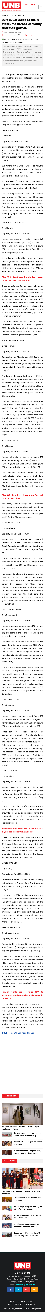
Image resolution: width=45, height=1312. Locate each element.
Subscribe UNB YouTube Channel (18, 1033)
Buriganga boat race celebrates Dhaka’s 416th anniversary (27, 1134)
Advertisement (15, 1304)
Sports (12, 15)
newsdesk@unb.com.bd (22, 1285)
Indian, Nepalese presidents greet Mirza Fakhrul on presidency (28, 1207)
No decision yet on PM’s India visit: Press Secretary (28, 1216)
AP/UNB (32, 35)
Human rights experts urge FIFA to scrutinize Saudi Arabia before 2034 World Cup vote (22, 995)
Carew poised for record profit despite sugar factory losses (27, 1234)
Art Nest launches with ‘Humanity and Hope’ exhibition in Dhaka (20, 1128)
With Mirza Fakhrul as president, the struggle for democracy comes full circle (27, 1152)
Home (4, 15)
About (13, 1301)
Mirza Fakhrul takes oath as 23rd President (28, 1198)
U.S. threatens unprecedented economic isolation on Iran (26, 1225)
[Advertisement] (22, 1064)
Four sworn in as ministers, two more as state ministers (21, 1192)
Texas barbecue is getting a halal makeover (28, 1143)
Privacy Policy (26, 1301)
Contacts (30, 1304)
